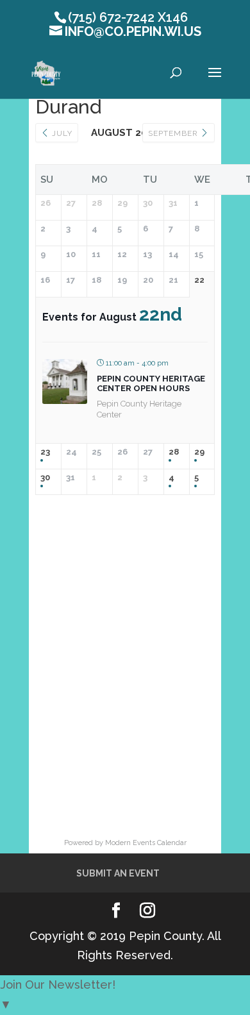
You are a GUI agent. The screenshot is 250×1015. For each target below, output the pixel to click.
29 (199, 452)
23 (45, 452)
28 (174, 452)
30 (45, 477)
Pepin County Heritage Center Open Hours (151, 384)
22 (199, 280)
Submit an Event (118, 873)
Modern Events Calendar (146, 843)
